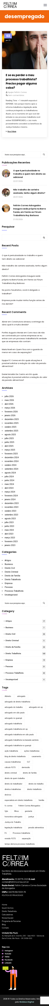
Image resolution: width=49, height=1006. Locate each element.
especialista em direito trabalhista (18, 800)
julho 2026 (9, 396)
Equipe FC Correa (10, 360)
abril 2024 (9, 488)
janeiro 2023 (10, 545)
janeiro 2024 (10, 499)
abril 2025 (9, 446)
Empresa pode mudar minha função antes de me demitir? (23, 302)
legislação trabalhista (13, 827)
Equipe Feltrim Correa (17, 92)
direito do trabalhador (13, 784)
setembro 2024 (11, 469)
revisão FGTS (10, 838)
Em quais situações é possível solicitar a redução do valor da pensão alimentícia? (24, 363)
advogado (21, 696)
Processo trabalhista (21, 833)
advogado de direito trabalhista (17, 702)
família (41, 800)
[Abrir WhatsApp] (42, 999)
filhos (16, 811)
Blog (4, 924)
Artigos (8, 560)
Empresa (8, 583)
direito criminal (11, 773)
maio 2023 (9, 530)
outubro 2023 (10, 511)
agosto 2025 (10, 434)
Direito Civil (10, 568)
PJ (6, 833)
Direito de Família (12, 575)
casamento (36, 756)
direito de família (30, 773)
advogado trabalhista (13, 723)
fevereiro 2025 (11, 453)
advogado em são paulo (15, 713)
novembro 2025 (11, 423)
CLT (28, 762)
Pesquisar (8, 226)
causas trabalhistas (13, 762)
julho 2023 (9, 522)
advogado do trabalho (14, 707)
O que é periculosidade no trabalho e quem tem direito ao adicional (29, 174)
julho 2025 (9, 438)
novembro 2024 (11, 461)
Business (9, 564)
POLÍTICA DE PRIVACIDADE (12, 895)
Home (4, 904)
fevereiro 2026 (11, 411)
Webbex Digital (26, 1002)
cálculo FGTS (10, 767)
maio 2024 (9, 484)
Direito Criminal (11, 572)
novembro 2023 (11, 507)
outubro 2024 (10, 465)
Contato (5, 928)
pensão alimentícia (36, 827)
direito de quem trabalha (15, 778)
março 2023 (10, 537)
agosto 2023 (10, 518)
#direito (8, 696)
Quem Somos (7, 908)
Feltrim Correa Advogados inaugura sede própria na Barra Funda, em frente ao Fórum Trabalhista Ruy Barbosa (29, 210)
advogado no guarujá (13, 718)
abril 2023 (9, 534)
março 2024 (10, 492)
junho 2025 (9, 442)
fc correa (8, 806)
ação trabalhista (11, 751)
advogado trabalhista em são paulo (19, 734)
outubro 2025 (10, 427)
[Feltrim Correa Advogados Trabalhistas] (10, 5)
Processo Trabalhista (14, 591)
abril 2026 (9, 404)
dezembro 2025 (12, 419)
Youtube (8, 954)
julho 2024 (9, 476)
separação (26, 838)
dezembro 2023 (12, 503)
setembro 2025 (11, 431)
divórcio (8, 795)
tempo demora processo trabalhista (20, 844)
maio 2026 (9, 400)
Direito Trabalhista (13, 579)
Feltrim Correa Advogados (29, 806)
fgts (6, 811)
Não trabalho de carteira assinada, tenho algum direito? (29, 191)
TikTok (7, 957)
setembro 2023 (11, 514)
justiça (31, 816)
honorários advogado (13, 816)
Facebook (8, 960)
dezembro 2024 (12, 457)
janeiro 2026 (10, 415)
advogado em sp (36, 707)
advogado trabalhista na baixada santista (21, 740)
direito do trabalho (36, 784)
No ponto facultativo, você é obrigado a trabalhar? (21, 292)
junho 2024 (9, 480)
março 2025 (10, 450)
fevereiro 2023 (11, 541)
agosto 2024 (10, 473)
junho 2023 (9, 526)
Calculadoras (7, 914)
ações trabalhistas (31, 751)
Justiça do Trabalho (13, 822)
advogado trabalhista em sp (16, 729)
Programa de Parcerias (11, 921)
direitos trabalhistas (13, 789)
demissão (26, 767)
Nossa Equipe (7, 918)
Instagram (9, 950)
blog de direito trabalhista (15, 756)
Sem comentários (16, 95)
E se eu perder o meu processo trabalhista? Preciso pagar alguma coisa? (21, 81)
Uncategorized (11, 595)
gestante (28, 811)
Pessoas (9, 587)
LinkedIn (8, 963)
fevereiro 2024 (11, 495)
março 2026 (10, 408)
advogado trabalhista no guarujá (18, 745)
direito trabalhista (34, 789)
